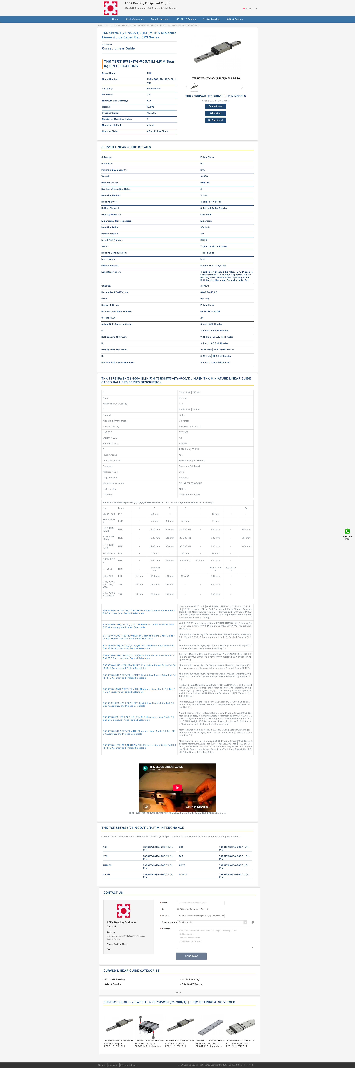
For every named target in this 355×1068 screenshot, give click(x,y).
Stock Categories (134, 19)
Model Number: (110, 79)
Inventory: (107, 94)
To (163, 909)
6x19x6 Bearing (211, 19)
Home (115, 19)
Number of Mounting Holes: (117, 119)
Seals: (104, 246)
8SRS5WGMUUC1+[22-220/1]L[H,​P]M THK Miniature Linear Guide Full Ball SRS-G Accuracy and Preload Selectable (139, 637)
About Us (102, 1065)
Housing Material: (111, 214)
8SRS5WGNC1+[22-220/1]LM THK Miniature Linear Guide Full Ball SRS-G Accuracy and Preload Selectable (139, 690)
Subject (165, 916)
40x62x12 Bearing (186, 19)
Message (165, 929)
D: (102, 356)
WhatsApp (215, 113)
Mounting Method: (111, 125)
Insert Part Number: (112, 240)
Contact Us (113, 1065)
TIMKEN (107, 865)
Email (164, 903)
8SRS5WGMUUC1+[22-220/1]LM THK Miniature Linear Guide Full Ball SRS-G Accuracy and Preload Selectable (139, 667)
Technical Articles (160, 19)
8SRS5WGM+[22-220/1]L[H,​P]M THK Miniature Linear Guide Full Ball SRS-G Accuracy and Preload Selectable (139, 676)
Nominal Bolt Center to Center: (118, 362)
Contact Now (215, 106)
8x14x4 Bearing (234, 19)
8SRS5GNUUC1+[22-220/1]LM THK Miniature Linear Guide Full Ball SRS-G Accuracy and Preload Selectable (139, 704)
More (178, 992)
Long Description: (111, 272)
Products (108, 25)
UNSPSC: (106, 286)
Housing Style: (110, 131)
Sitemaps (133, 1065)
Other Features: (110, 265)
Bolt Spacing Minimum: (114, 337)
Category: (107, 88)
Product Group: (110, 113)
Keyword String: (110, 305)
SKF (181, 847)
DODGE (183, 874)
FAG (181, 856)
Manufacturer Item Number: (116, 311)
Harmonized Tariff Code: (114, 292)
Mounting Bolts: (110, 227)
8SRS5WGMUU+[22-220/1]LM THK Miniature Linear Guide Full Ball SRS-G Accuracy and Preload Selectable (138, 626)
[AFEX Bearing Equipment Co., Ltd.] (110, 7)
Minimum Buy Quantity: (115, 101)
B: (102, 343)
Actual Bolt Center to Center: (117, 324)
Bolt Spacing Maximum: (114, 349)
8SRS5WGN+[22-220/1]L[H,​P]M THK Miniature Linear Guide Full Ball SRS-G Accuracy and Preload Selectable (139, 746)
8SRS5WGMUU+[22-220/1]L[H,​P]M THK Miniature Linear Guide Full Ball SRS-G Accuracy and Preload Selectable (139, 657)
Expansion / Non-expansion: (116, 221)
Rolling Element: (110, 208)
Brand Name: (109, 73)
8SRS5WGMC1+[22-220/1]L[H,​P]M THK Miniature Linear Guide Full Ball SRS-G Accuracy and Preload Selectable (138, 718)
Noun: (104, 298)
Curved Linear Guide (122, 25)
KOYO (182, 865)
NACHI (106, 874)
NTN (105, 856)
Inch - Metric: (108, 259)
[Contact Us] (348, 534)
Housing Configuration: (114, 253)
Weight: (106, 107)
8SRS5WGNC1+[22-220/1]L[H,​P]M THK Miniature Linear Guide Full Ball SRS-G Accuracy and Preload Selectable (138, 647)
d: (102, 330)
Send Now (191, 956)
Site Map (124, 1065)
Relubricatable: (109, 233)
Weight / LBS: (108, 318)
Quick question (169, 922)
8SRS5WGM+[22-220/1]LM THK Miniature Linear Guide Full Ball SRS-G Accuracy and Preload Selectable (139, 732)
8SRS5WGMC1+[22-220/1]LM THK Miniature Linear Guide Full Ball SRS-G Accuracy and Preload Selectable (139, 612)
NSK (105, 847)
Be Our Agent (215, 120)
